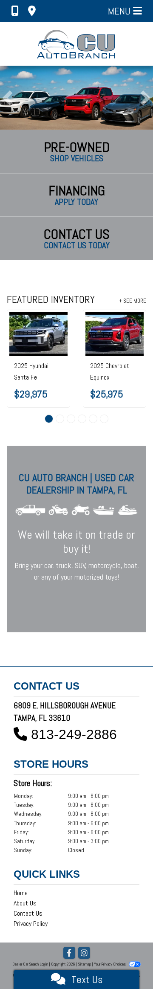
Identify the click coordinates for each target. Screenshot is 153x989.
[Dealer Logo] (77, 44)
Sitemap (84, 964)
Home (21, 892)
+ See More (132, 300)
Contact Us (28, 913)
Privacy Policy (31, 923)
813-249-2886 (74, 734)
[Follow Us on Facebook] (69, 953)
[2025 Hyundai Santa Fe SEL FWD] (38, 334)
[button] (7, 98)
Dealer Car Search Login (30, 964)
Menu (120, 10)
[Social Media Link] (84, 953)
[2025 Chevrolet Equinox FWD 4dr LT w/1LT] (114, 334)
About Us (25, 903)
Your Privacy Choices (110, 964)
